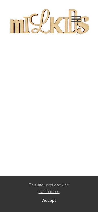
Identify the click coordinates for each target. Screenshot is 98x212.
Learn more (49, 191)
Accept (49, 200)
